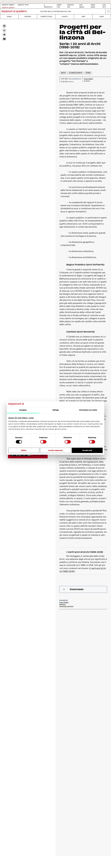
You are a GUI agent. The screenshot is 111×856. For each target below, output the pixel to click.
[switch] (43, 442)
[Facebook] (4, 26)
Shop (102, 17)
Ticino (88, 73)
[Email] (4, 34)
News (9, 17)
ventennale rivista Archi (66, 606)
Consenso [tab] (23, 410)
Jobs (83, 17)
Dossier (27, 17)
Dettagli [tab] (55, 410)
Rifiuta (23, 450)
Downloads (76, 589)
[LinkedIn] (4, 30)
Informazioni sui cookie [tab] (88, 410)
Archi (63, 73)
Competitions (46, 17)
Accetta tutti (87, 450)
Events (65, 17)
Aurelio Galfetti (64, 602)
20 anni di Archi (75, 73)
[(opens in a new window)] (4, 39)
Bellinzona (62, 604)
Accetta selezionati (55, 450)
